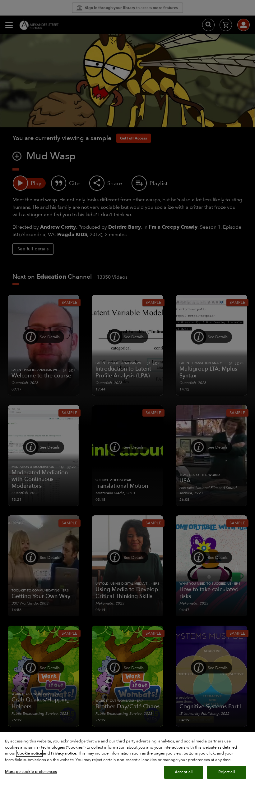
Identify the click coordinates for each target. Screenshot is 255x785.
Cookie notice (29, 753)
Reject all (226, 772)
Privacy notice (63, 753)
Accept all (183, 772)
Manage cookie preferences (31, 771)
